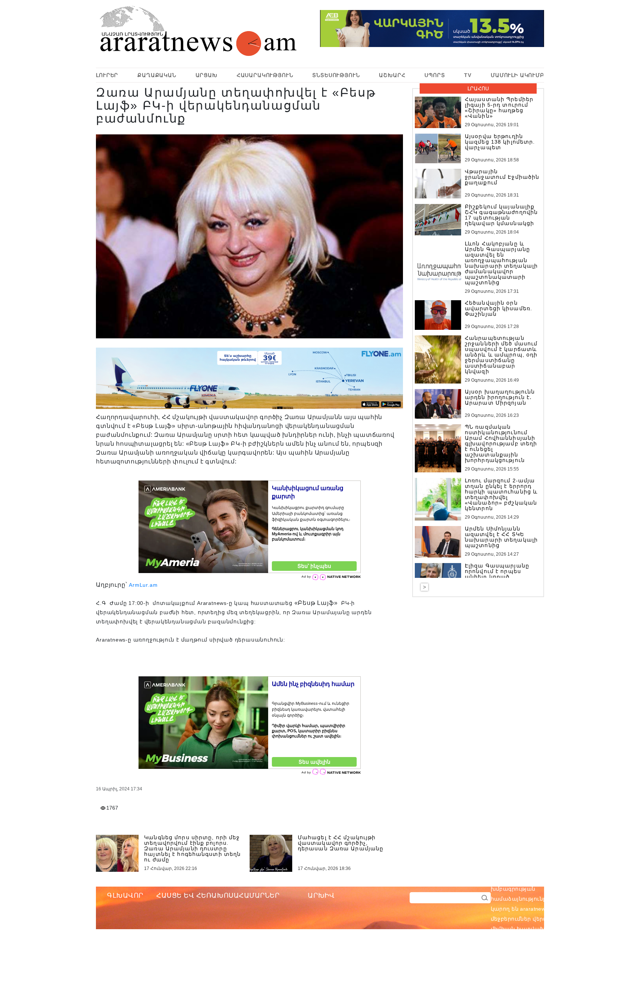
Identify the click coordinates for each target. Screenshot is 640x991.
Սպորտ (434, 75)
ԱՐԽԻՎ (321, 895)
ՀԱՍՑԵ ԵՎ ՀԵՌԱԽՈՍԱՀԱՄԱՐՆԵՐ (218, 895)
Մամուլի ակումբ (517, 75)
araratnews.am (574, 879)
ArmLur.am (143, 585)
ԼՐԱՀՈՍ (478, 88)
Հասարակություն (265, 75)
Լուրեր (107, 75)
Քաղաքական (156, 75)
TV (467, 75)
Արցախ (206, 75)
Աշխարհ (392, 75)
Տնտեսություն (336, 75)
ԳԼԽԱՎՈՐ (125, 895)
